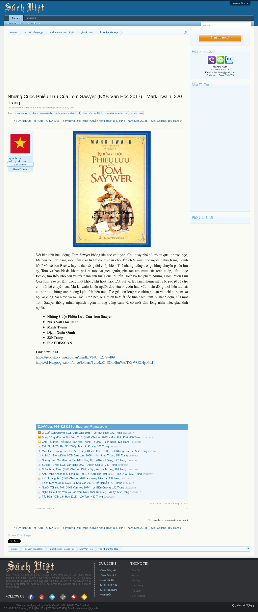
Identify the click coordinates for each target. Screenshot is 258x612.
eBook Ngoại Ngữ (108, 585)
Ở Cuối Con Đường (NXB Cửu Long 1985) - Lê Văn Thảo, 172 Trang (82, 432)
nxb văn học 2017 (93, 113)
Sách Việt (229, 75)
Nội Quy (135, 580)
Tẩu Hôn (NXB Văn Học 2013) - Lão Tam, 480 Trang (72, 496)
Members (31, 18)
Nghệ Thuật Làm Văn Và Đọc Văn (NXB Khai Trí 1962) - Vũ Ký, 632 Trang (85, 492)
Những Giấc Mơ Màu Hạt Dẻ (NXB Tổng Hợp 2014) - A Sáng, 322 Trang (84, 460)
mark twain (22, 113)
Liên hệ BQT (138, 595)
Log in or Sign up (240, 3)
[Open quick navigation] (185, 32)
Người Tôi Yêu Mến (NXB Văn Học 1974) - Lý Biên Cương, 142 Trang (83, 487)
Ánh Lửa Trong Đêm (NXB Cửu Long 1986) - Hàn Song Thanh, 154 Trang (85, 455)
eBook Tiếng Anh (108, 575)
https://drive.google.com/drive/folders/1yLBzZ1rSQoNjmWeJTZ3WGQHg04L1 (94, 362)
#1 (186, 508)
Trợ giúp (136, 590)
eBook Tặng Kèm (108, 590)
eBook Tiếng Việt (108, 570)
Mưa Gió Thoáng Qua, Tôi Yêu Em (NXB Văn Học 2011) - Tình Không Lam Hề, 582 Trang (94, 451)
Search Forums (15, 23)
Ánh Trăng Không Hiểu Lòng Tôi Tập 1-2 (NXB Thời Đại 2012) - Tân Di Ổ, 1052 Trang (92, 473)
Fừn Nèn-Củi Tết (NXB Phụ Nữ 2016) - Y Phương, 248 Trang (52, 120)
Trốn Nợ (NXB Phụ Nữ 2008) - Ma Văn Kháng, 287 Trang (75, 446)
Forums (16, 18)
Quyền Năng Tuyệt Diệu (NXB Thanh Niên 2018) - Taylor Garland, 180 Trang (134, 120)
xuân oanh (137, 113)
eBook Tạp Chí (107, 580)
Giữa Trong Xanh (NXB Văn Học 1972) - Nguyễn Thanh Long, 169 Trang (84, 469)
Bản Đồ (135, 570)
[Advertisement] (98, 65)
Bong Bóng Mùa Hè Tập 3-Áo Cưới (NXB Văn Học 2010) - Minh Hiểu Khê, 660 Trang (91, 437)
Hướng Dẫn (105, 594)
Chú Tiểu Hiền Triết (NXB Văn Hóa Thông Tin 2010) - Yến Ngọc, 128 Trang (85, 441)
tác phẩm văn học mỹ (117, 113)
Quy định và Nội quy (243, 605)
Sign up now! (220, 37)
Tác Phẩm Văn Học (31, 107)
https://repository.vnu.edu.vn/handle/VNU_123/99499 (75, 357)
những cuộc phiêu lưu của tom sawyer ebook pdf (56, 113)
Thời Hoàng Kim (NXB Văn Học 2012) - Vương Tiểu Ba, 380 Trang (81, 478)
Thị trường (137, 585)
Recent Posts (33, 23)
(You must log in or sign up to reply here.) (168, 520)
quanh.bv (56, 107)
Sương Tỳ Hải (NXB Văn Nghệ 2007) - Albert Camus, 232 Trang (79, 464)
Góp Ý (134, 575)
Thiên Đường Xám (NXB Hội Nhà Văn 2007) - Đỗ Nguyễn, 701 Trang (82, 482)
